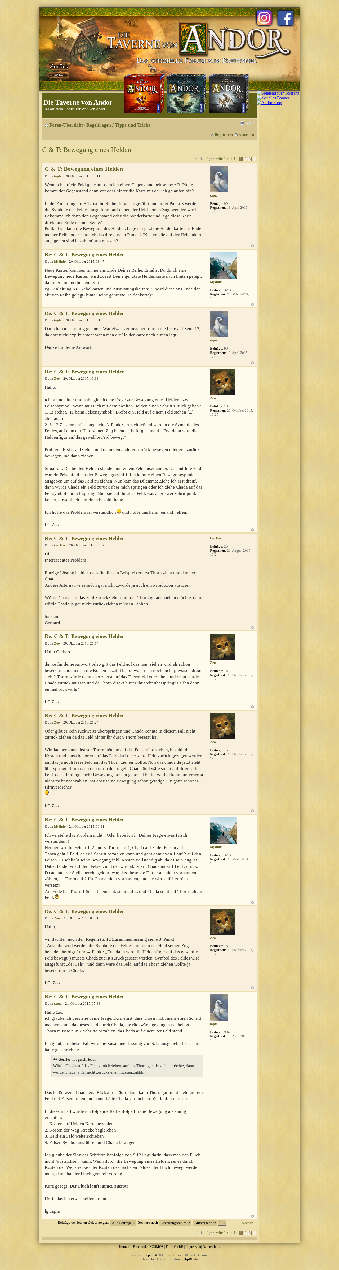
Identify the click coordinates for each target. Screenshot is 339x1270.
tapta (58, 176)
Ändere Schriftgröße (250, 123)
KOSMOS (156, 1247)
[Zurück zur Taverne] (58, 69)
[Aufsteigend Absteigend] (209, 1222)
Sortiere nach (148, 1222)
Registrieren (224, 134)
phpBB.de (190, 1259)
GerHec (60, 545)
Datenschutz (211, 1247)
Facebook (140, 1247)
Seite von (225, 158)
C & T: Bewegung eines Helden (86, 150)
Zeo (57, 379)
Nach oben (252, 245)
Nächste (247, 1223)
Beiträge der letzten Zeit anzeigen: (84, 1222)
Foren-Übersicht (66, 125)
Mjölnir (60, 261)
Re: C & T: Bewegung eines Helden (85, 254)
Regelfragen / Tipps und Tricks (118, 125)
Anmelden (246, 134)
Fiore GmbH (174, 1247)
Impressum (193, 1247)
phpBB (153, 1255)
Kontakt (125, 1247)
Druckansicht (242, 123)
